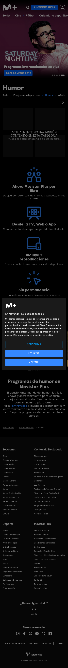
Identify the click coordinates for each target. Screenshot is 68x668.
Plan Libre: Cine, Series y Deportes (49, 555)
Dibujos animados (42, 501)
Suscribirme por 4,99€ (18, 73)
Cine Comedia (9, 468)
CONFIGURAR (34, 344)
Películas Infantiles (11, 485)
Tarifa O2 (38, 580)
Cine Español (8, 464)
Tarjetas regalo (40, 584)
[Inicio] (10, 7)
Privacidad (46, 643)
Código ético (39, 547)
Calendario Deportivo (12, 580)
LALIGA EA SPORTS (11, 539)
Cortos (6, 477)
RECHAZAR (34, 353)
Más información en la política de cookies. (33, 335)
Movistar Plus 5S (41, 514)
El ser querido (40, 456)
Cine (18, 15)
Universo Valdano (10, 551)
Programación (9, 588)
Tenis (5, 559)
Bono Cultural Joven (43, 576)
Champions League (11, 534)
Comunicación (40, 588)
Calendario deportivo (53, 15)
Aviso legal (33, 643)
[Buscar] (27, 7)
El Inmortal (39, 472)
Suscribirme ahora (44, 7)
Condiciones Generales (44, 543)
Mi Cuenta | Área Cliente (45, 539)
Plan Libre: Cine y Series (44, 559)
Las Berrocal (39, 485)
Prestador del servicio (15, 643)
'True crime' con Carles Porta (47, 493)
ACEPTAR (34, 362)
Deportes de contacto (12, 572)
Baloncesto (8, 555)
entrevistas (19, 405)
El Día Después (9, 547)
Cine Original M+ (10, 460)
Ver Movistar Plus (41, 530)
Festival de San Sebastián (45, 497)
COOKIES (59, 643)
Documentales (9, 505)
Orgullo (6, 514)
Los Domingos (40, 464)
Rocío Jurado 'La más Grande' (47, 489)
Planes (37, 563)
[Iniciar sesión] (62, 7)
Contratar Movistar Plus (44, 551)
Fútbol (30, 15)
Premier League (10, 543)
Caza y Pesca (40, 510)
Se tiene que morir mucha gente (48, 477)
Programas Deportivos (44, 505)
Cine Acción (8, 472)
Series (7, 15)
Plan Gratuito (40, 567)
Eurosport (7, 576)
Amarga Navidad (41, 468)
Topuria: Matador (10, 567)
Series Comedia (10, 501)
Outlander (38, 481)
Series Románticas (11, 497)
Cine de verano (9, 481)
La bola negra (40, 460)
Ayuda (34, 614)
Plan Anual (39, 572)
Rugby (5, 563)
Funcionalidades (41, 534)
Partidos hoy (8, 584)
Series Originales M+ (12, 493)
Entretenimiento (10, 510)
